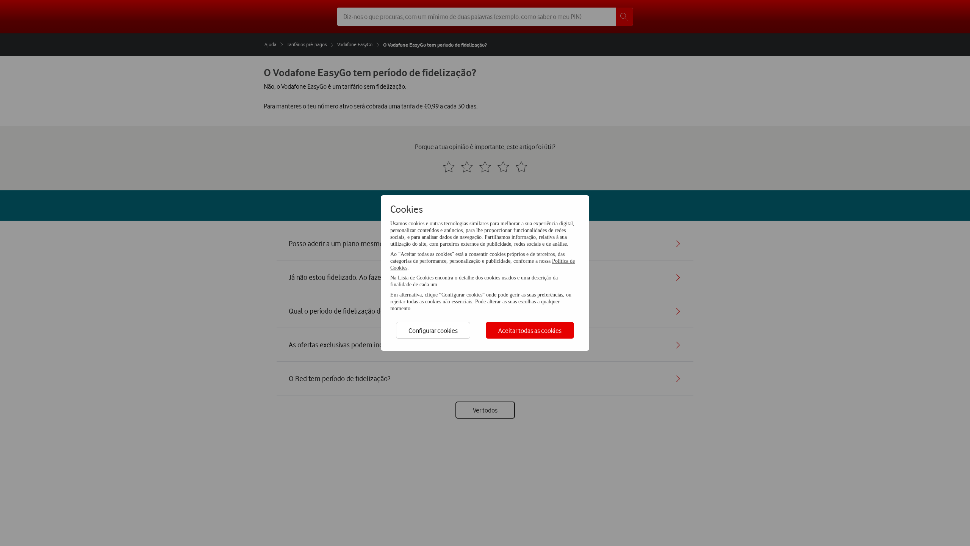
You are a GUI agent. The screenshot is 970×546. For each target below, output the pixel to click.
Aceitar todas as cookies (530, 330)
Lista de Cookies (416, 278)
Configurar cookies (433, 330)
